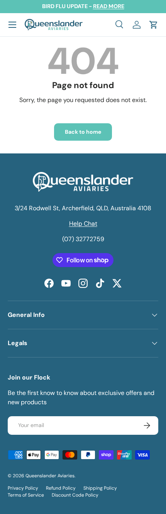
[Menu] (12, 24)
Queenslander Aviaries (50, 476)
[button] (153, 24)
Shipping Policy (100, 488)
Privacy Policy (23, 488)
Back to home (83, 131)
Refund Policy (61, 488)
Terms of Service (26, 495)
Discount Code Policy (75, 495)
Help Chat (83, 224)
